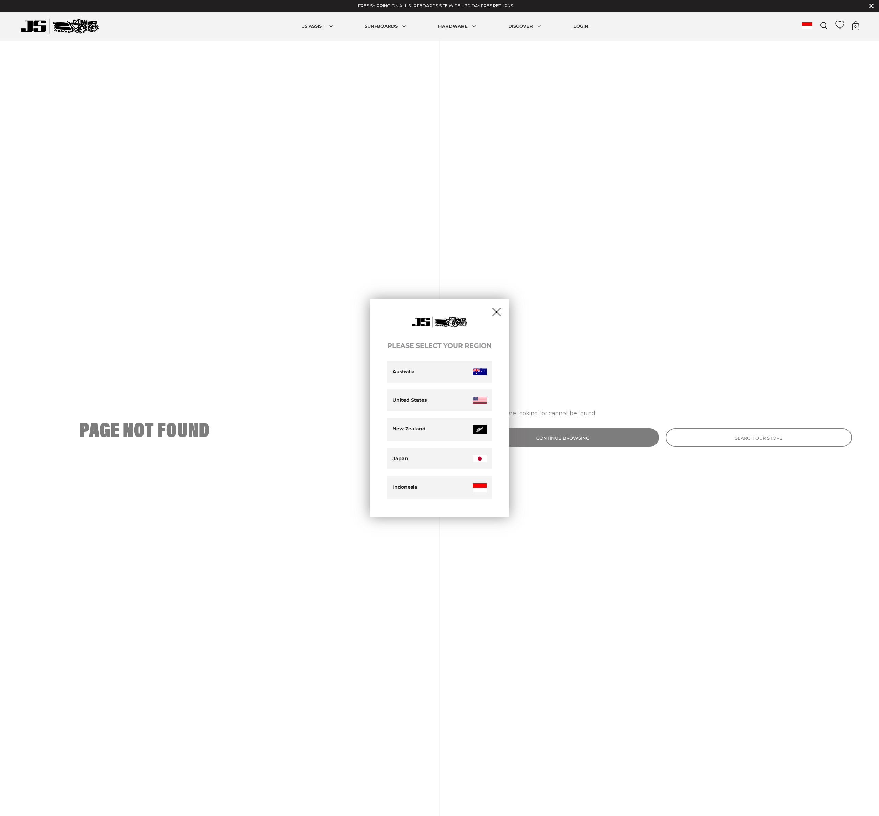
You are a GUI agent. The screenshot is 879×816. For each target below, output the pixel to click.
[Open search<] (823, 25)
